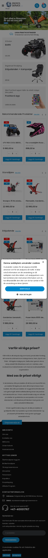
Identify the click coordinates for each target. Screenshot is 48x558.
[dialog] (24, 279)
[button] (24, 294)
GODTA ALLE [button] (25, 289)
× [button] (43, 262)
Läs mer (32, 283)
